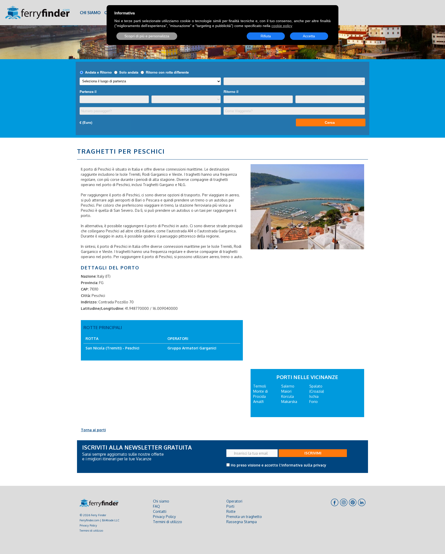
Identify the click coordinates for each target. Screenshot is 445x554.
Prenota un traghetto (244, 516)
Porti (230, 506)
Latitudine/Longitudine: (102, 308)
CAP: (85, 289)
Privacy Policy (88, 525)
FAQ (156, 506)
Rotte (231, 511)
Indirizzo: (89, 302)
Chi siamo (90, 12)
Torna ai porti (93, 430)
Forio (313, 401)
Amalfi (258, 401)
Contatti (159, 511)
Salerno (287, 386)
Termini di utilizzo (91, 530)
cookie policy (281, 26)
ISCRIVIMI (312, 453)
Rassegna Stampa (241, 522)
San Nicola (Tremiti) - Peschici (112, 348)
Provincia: (89, 282)
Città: (86, 295)
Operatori (234, 501)
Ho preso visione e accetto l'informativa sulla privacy (278, 465)
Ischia (314, 396)
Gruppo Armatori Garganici (191, 348)
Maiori (286, 391)
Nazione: (88, 276)
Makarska (289, 401)
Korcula (287, 396)
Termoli (259, 386)
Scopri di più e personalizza (146, 36)
